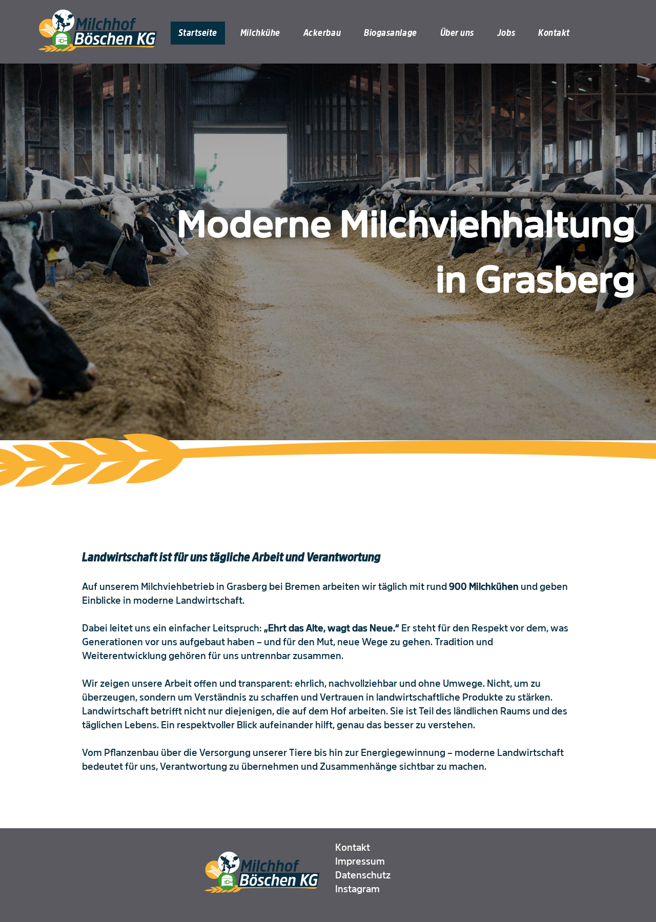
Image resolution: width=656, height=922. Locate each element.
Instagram (357, 889)
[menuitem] (202, 33)
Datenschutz (363, 875)
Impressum (360, 861)
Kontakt (352, 847)
